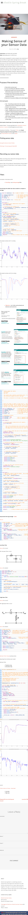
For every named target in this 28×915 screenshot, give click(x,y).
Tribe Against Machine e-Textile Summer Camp (11, 904)
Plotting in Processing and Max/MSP (8, 146)
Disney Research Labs (6, 133)
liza (18, 49)
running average (16, 182)
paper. (16, 133)
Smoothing (7, 182)
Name (1, 836)
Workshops (14, 37)
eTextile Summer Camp (6, 898)
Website (2, 850)
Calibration (7, 305)
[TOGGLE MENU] (2, 2)
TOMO (17, 130)
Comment (2, 816)
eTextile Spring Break (14, 2)
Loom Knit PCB (25, 799)
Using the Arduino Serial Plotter (7, 143)
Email (1, 843)
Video (15, 516)
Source (1, 519)
